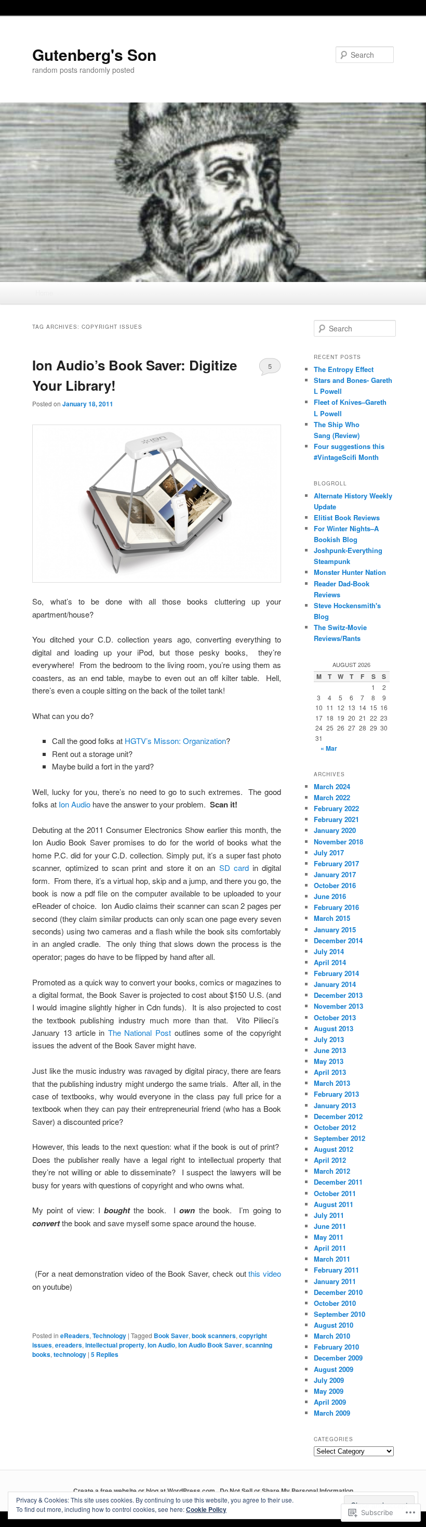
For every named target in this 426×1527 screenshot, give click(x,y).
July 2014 (329, 951)
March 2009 (332, 1413)
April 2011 (330, 1248)
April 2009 (330, 1402)
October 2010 (335, 1303)
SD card (235, 867)
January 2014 (335, 984)
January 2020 (335, 830)
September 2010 (339, 1314)
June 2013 (330, 1050)
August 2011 (333, 1204)
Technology (109, 1335)
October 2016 (335, 885)
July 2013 (329, 1039)
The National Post (139, 1032)
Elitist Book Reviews (347, 517)
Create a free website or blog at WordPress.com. (145, 1490)
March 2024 (332, 786)
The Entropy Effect (344, 369)
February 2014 (336, 973)
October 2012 (335, 1127)
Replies (104, 1354)
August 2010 (333, 1325)
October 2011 (335, 1193)
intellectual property (114, 1345)
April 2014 (330, 962)
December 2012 (338, 1116)
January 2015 (335, 929)
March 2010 (332, 1336)
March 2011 (332, 1259)
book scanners (214, 1335)
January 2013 (335, 1105)
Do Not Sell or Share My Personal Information (286, 1490)
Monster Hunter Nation (350, 572)
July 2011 (329, 1215)
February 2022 (336, 808)
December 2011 (338, 1182)
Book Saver (171, 1335)
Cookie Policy (206, 1509)
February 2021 (336, 819)
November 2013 (338, 1006)
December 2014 (338, 940)
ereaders (68, 1345)
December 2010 (338, 1292)
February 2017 (336, 863)
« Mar (329, 748)
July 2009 (329, 1380)
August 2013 (333, 1028)
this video (264, 1273)
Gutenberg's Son (94, 54)
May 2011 (328, 1237)
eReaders (74, 1335)
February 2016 (336, 907)
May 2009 (328, 1391)
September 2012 (339, 1138)
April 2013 (330, 1072)
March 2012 (332, 1171)
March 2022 (332, 797)
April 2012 (330, 1160)
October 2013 (335, 1017)
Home (44, 293)
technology (70, 1354)
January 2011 (335, 1281)
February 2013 (336, 1094)
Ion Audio (74, 804)
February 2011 (336, 1270)
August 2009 (333, 1369)
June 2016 (330, 896)
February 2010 (336, 1347)
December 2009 (338, 1358)
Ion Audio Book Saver (210, 1345)
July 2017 (329, 852)
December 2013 (338, 995)
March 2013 (332, 1083)
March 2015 (332, 918)
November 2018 (338, 841)
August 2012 (333, 1149)
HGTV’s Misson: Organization (175, 740)
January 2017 (335, 874)
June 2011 (330, 1226)
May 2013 (328, 1061)
